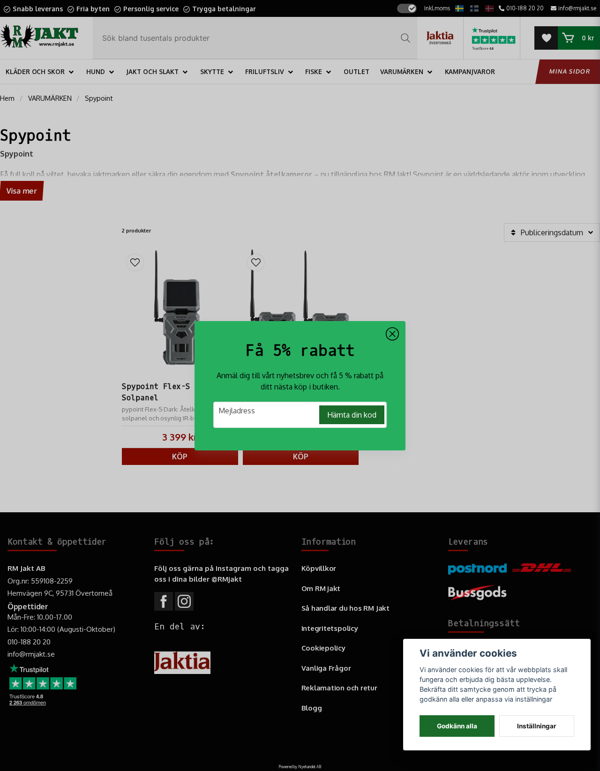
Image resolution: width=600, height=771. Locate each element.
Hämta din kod (351, 414)
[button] (392, 334)
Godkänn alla (457, 726)
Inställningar (536, 726)
